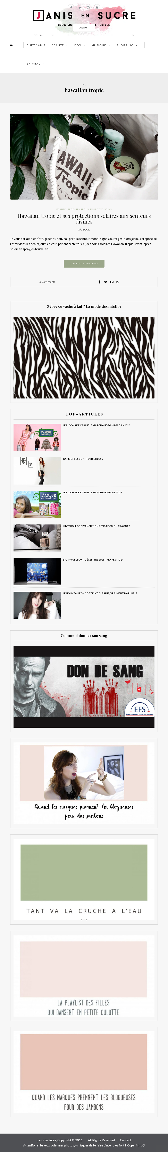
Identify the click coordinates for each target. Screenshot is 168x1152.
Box (77, 45)
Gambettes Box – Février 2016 (83, 458)
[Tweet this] (105, 282)
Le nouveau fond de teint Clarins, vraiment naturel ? (100, 593)
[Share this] (99, 282)
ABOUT (84, 27)
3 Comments (47, 281)
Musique (99, 45)
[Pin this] (117, 282)
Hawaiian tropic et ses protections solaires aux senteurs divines (84, 218)
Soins (108, 209)
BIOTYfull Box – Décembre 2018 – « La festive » (93, 559)
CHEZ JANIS (36, 45)
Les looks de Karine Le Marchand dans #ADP (92, 492)
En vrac (34, 63)
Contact (125, 1140)
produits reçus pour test (85, 209)
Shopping (125, 45)
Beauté (57, 45)
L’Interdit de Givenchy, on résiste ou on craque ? (96, 526)
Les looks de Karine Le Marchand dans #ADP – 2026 (96, 425)
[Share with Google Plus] (111, 282)
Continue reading (84, 263)
